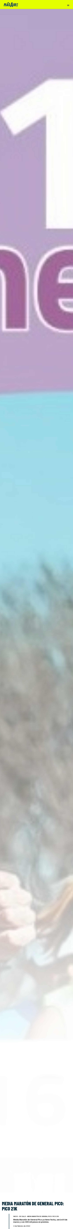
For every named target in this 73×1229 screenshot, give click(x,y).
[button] (68, 5)
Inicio (15, 1216)
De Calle (22, 1216)
